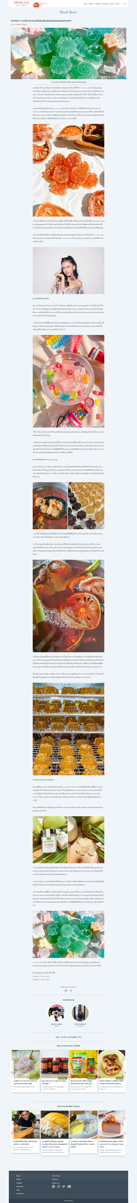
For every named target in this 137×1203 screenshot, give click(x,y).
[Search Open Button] (125, 4)
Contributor (20, 1193)
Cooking (19, 1183)
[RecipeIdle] (40, 4)
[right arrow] (12, 1073)
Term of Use (56, 1176)
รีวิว (80, 1037)
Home (18, 1176)
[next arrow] (125, 1073)
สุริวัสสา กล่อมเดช (21, 24)
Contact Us (55, 1183)
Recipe (18, 1179)
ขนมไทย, (64, 1037)
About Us (55, 1179)
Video (18, 1190)
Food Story (19, 1186)
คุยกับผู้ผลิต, (73, 1037)
